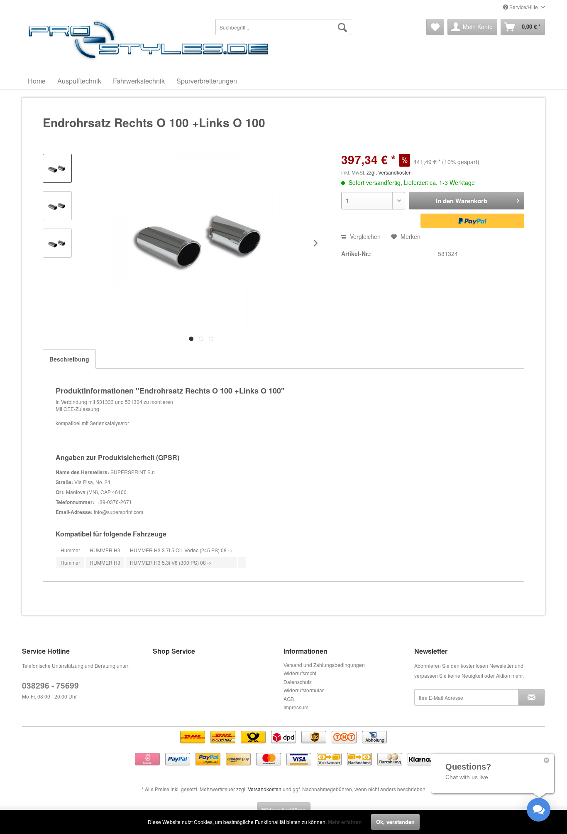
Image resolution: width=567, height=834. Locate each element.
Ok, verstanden (395, 822)
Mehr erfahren (345, 822)
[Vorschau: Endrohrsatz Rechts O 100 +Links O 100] (57, 168)
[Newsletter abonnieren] (531, 697)
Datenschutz (298, 681)
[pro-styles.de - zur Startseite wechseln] (150, 39)
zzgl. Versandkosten (389, 172)
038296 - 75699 (50, 685)
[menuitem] (283, 27)
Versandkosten (264, 788)
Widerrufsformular (304, 690)
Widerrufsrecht (300, 673)
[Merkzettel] (435, 27)
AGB (289, 698)
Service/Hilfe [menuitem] (523, 6)
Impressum (296, 707)
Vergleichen (364, 236)
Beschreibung (69, 359)
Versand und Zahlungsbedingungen (324, 664)
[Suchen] (342, 27)
